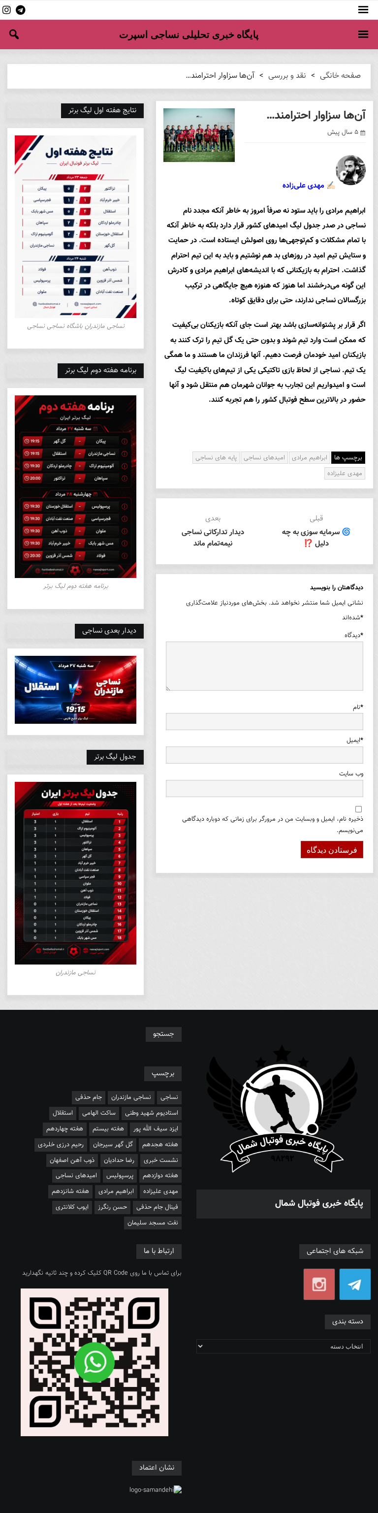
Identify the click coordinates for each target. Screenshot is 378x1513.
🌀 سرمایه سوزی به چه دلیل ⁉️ (316, 538)
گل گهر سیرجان (113, 1145)
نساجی (169, 1097)
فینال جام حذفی (157, 1207)
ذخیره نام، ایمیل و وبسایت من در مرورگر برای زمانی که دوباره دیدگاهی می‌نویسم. (272, 825)
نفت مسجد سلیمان (152, 1223)
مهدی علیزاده (344, 474)
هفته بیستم (108, 1129)
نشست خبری (161, 1160)
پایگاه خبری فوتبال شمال (319, 1204)
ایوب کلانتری (72, 1207)
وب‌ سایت (351, 774)
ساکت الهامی (99, 1113)
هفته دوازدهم (160, 1176)
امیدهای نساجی (264, 458)
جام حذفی (88, 1097)
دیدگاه (354, 636)
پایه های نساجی (216, 458)
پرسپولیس (119, 1176)
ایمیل (354, 740)
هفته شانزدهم (70, 1191)
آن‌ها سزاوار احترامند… (316, 116)
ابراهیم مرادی (309, 458)
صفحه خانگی (340, 76)
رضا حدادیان (119, 1160)
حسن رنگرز (112, 1207)
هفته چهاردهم (64, 1129)
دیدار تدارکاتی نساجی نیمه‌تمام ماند (213, 538)
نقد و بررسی (287, 76)
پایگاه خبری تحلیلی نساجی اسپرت (189, 34)
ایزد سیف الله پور (155, 1129)
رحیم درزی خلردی (61, 1145)
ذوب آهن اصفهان (72, 1160)
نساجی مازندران (131, 1097)
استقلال (63, 1113)
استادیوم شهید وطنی (151, 1113)
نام (358, 707)
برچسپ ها (348, 458)
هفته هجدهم (160, 1145)
